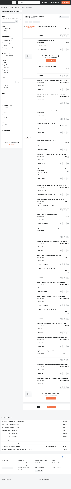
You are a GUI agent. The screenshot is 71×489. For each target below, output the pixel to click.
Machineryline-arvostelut (23, 467)
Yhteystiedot (4, 465)
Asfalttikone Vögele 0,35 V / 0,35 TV (46, 123)
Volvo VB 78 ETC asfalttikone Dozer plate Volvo (49, 255)
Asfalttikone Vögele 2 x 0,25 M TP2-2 (46, 66)
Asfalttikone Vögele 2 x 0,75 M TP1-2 (46, 26)
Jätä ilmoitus (51, 60)
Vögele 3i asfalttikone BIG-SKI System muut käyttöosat (51, 282)
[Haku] (20, 2)
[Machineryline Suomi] (6, 2)
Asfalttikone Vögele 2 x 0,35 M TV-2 (46, 268)
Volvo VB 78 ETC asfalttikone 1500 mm (47, 214)
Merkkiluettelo (21, 469)
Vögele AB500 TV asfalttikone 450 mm (47, 140)
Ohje (3, 462)
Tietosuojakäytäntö (22, 462)
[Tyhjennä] (20, 19)
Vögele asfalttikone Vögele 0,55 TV (46, 351)
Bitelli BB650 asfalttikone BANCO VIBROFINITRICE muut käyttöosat (17, 449)
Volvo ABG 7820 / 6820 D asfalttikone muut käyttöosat (51, 94)
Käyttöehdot (21, 460)
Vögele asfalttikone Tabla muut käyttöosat (11, 446)
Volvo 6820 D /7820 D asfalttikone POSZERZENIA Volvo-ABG (52, 80)
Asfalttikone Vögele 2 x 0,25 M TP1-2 (46, 40)
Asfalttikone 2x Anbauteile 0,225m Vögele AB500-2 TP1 (51, 110)
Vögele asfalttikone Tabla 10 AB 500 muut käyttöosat (50, 199)
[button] (64, 35)
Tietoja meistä (5, 460)
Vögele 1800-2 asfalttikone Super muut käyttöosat (50, 228)
